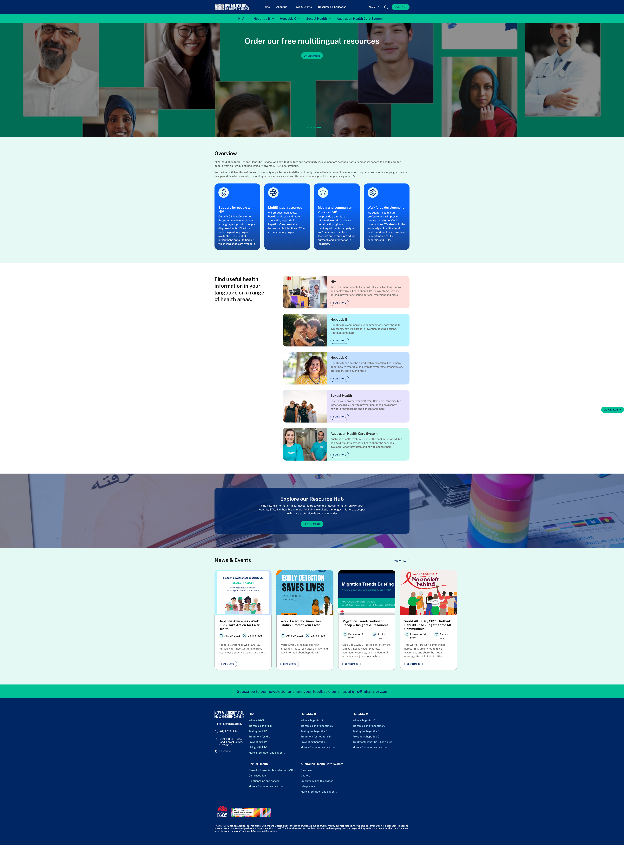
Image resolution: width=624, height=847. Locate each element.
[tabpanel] (312, 80)
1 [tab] (307, 127)
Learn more (339, 303)
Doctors (305, 775)
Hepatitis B (262, 18)
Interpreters (308, 786)
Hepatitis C (288, 18)
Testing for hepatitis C (366, 731)
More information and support (267, 752)
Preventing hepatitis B (314, 742)
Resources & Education (332, 6)
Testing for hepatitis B (314, 731)
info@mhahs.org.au (369, 691)
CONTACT (401, 6)
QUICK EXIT (611, 409)
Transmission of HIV (261, 725)
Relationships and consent (264, 781)
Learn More (312, 523)
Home (266, 6)
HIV (241, 18)
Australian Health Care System (360, 18)
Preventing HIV (258, 742)
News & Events (302, 6)
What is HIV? (256, 720)
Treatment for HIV (259, 736)
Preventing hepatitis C (366, 736)
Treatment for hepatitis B (316, 736)
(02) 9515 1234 (228, 731)
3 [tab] (315, 127)
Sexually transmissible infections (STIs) (272, 770)
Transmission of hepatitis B (317, 725)
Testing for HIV (258, 731)
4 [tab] (319, 127)
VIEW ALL (400, 560)
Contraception (257, 775)
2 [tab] (311, 127)
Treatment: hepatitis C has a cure (372, 742)
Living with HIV (258, 747)
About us (281, 6)
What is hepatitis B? (313, 720)
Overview (306, 770)
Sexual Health (316, 18)
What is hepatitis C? (365, 720)
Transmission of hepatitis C (369, 725)
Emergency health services (317, 781)
